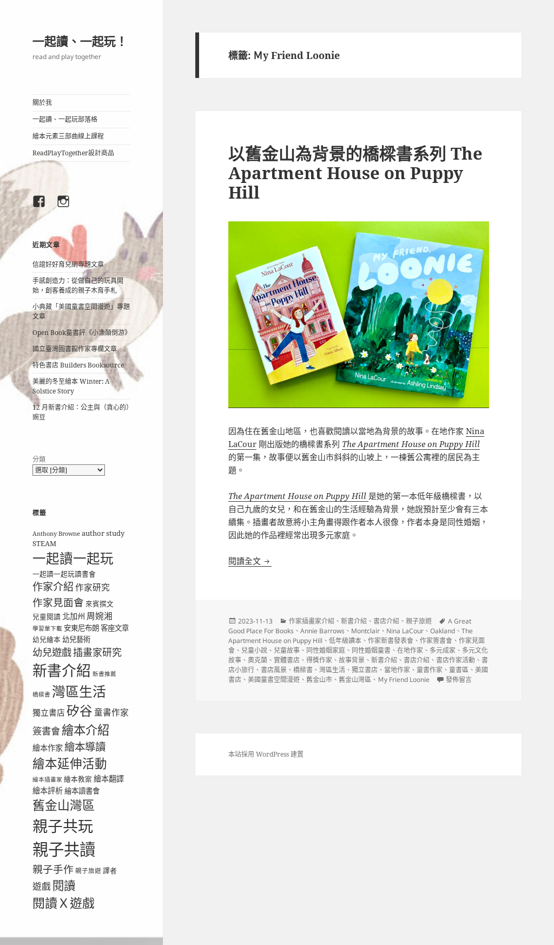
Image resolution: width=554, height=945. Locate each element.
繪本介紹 (85, 729)
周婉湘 (100, 616)
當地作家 (397, 669)
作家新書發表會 (390, 640)
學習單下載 (47, 628)
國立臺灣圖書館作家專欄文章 (74, 348)
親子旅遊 (88, 871)
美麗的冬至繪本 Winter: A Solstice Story (70, 386)
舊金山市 (319, 679)
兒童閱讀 (46, 616)
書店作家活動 (455, 660)
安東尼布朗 (81, 628)
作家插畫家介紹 (311, 621)
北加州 (73, 616)
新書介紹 (61, 670)
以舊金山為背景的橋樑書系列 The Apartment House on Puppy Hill (355, 173)
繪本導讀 (84, 746)
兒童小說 (254, 650)
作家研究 (92, 587)
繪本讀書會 (82, 791)
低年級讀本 (345, 640)
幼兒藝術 (76, 639)
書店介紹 (386, 621)
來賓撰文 (99, 603)
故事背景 (352, 660)
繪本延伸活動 (69, 763)
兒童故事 (287, 650)
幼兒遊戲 (51, 652)
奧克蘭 (257, 660)
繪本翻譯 (109, 778)
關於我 (42, 102)
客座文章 (115, 628)
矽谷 (80, 710)
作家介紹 (53, 587)
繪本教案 (78, 779)
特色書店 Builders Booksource (78, 365)
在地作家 (410, 650)
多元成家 (443, 650)
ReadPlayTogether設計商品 (73, 153)
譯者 (110, 870)
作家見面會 (58, 602)
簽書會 (46, 731)
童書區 (459, 669)
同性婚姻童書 (371, 650)
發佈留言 (459, 679)
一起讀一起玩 (73, 558)
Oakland (442, 630)
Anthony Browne (56, 533)
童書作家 (111, 712)
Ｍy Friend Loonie (404, 679)
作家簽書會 (436, 640)
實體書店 (287, 660)
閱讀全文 (250, 560)
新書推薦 (104, 674)
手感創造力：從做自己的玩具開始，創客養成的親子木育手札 (77, 285)
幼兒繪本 (46, 639)
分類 (38, 459)
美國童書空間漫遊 (274, 679)
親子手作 (53, 869)
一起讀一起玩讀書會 (64, 574)
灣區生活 (79, 691)
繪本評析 (47, 790)
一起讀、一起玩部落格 (64, 119)
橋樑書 (41, 694)
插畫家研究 (97, 652)
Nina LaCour (405, 630)
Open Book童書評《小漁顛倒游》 (81, 332)
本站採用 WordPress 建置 (266, 754)
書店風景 (274, 669)
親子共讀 (63, 849)
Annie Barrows (322, 630)
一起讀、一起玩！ (80, 40)
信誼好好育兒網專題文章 (68, 264)
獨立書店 (48, 712)
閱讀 (63, 885)
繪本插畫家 (47, 779)
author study (103, 533)
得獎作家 (319, 660)
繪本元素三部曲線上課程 (68, 136)
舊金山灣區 (63, 805)
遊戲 (41, 886)
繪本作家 (47, 748)
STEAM (44, 543)
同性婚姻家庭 (325, 650)
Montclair (365, 630)
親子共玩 (62, 826)
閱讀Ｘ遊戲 (63, 903)
